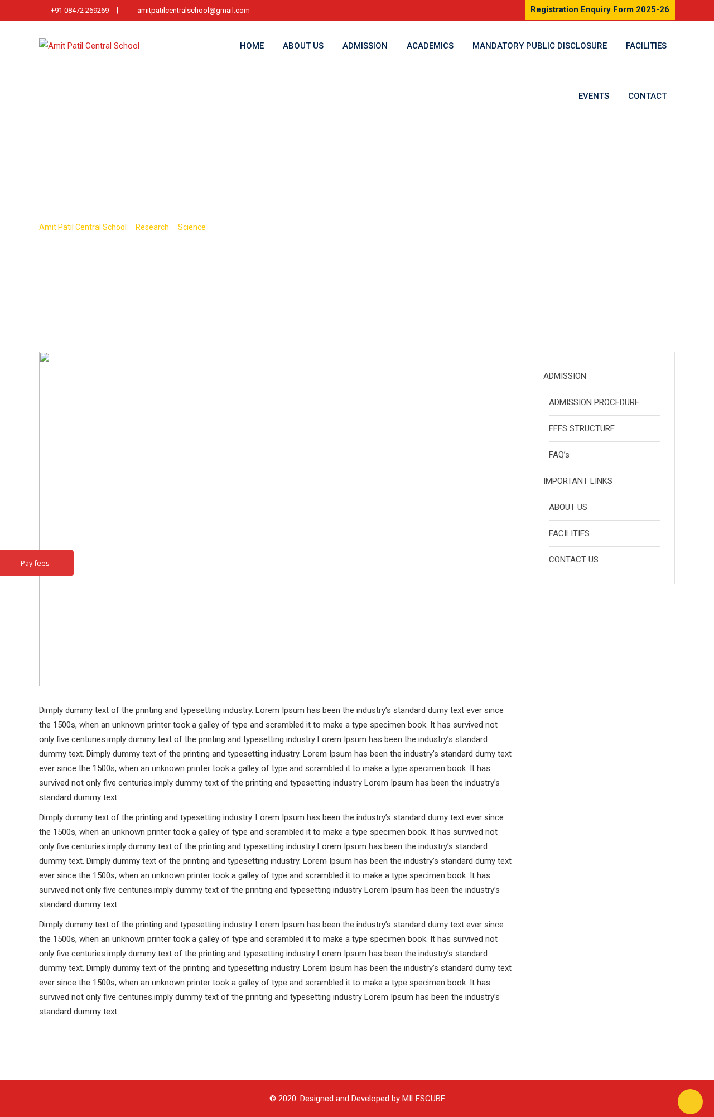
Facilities (646, 46)
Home (252, 46)
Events (593, 96)
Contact (647, 96)
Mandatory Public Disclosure (539, 46)
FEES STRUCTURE (582, 428)
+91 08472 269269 (80, 10)
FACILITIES (569, 533)
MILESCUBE (423, 1099)
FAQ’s (559, 455)
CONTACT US (574, 560)
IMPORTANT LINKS (577, 481)
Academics (430, 46)
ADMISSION (564, 376)
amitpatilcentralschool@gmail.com (193, 10)
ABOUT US (568, 507)
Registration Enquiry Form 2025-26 (599, 9)
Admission (365, 46)
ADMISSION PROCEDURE (594, 402)
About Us (303, 46)
